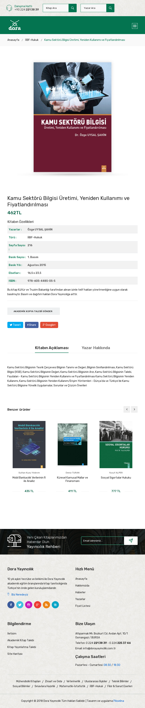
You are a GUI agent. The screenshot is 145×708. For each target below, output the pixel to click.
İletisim (11, 633)
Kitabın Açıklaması (52, 348)
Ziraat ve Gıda (53, 681)
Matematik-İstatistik (72, 686)
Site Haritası (14, 654)
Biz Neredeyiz (19, 594)
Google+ (50, 325)
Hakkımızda (82, 585)
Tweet (16, 325)
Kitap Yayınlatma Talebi (21, 647)
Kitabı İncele (29, 497)
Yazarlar (80, 599)
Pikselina (118, 701)
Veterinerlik (73, 681)
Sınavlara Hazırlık (45, 686)
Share (32, 325)
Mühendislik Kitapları (28, 681)
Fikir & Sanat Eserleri (119, 686)
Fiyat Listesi (82, 606)
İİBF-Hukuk (32, 40)
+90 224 (27, 9)
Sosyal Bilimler (21, 686)
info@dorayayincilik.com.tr (99, 648)
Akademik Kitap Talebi (20, 640)
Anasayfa (13, 40)
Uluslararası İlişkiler (96, 681)
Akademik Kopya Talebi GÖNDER (33, 311)
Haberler (80, 592)
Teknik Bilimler (120, 681)
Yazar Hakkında (96, 348)
